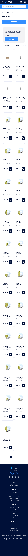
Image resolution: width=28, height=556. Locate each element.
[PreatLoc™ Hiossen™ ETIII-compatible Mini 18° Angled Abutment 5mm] (7, 429)
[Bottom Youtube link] (9, 477)
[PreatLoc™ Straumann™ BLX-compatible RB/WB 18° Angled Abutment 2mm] (7, 336)
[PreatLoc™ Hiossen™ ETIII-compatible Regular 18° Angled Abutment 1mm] (20, 398)
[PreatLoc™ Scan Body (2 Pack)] (7, 57)
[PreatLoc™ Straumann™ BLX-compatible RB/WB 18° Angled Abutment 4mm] (7, 305)
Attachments (14, 492)
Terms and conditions (14, 551)
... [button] (14, 457)
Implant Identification (14, 507)
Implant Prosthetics (14, 494)
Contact (14, 524)
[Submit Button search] (25, 6)
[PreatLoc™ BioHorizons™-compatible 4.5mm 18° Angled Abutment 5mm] (20, 119)
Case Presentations (14, 515)
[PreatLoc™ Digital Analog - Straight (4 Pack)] (20, 88)
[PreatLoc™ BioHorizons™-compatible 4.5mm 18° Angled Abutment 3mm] (20, 150)
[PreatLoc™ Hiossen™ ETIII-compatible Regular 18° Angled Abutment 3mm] (7, 119)
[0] (21, 2)
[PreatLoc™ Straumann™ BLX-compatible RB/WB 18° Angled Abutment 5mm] (20, 274)
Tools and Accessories (14, 496)
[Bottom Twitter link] (15, 477)
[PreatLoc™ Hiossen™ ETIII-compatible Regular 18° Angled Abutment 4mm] (20, 367)
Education (14, 511)
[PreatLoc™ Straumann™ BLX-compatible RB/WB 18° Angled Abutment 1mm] (20, 336)
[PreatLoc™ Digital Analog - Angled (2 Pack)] (20, 57)
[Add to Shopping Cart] (10, 76)
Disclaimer (14, 549)
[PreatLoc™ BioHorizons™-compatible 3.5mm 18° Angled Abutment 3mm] (7, 243)
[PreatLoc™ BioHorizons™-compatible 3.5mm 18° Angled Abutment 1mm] (7, 274)
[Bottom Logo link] (14, 469)
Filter (15, 21)
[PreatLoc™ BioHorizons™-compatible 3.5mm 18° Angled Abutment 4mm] (20, 212)
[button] (5, 457)
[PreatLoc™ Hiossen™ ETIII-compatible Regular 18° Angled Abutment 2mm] (7, 398)
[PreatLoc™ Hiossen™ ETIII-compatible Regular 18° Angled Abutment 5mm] (7, 367)
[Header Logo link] (8, 2)
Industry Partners (14, 530)
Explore (11, 39)
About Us (14, 526)
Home (3, 12)
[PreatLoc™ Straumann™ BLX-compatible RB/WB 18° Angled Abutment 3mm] (20, 305)
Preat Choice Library (14, 500)
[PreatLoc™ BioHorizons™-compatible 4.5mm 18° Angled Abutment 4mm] (7, 150)
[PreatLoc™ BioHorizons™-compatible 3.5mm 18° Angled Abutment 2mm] (20, 243)
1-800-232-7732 (14, 480)
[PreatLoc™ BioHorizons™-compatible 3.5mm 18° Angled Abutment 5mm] (7, 212)
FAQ (14, 517)
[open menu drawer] (2, 1)
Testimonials (14, 528)
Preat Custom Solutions (14, 498)
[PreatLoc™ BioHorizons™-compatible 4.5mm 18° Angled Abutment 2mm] (7, 181)
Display (4, 44)
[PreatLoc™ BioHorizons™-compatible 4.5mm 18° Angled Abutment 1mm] (20, 181)
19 (17, 457)
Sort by (16, 44)
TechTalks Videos (14, 509)
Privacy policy (14, 552)
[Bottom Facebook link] (12, 477)
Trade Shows (14, 513)
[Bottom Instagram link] (18, 477)
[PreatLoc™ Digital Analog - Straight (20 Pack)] (7, 88)
